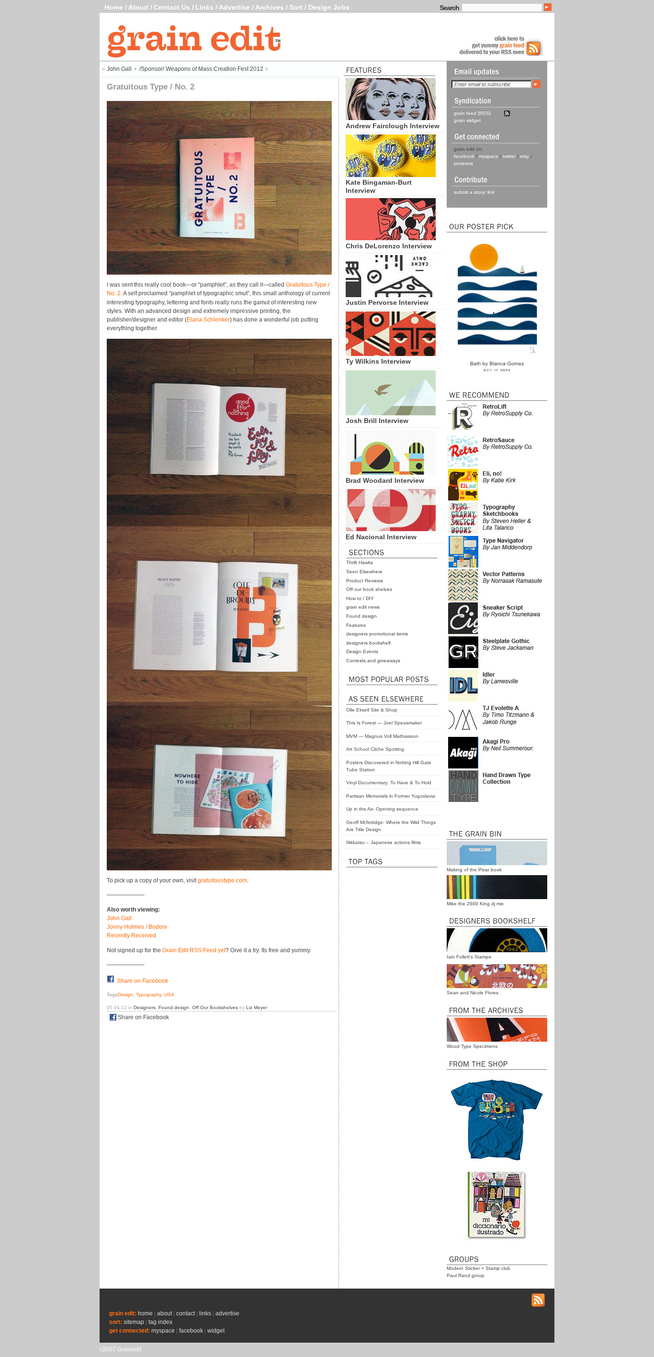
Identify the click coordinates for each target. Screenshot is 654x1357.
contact (185, 1313)
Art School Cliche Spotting (375, 749)
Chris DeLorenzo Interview (389, 246)
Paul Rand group (466, 1275)
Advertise (234, 7)
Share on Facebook (142, 981)
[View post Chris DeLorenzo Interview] (391, 238)
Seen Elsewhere (364, 571)
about (164, 1313)
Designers (145, 1007)
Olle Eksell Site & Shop (371, 709)
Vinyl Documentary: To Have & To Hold (388, 782)
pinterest (463, 163)
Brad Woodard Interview (385, 480)
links (205, 1313)
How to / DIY (360, 598)
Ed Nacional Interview (381, 537)
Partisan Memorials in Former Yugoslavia (390, 796)
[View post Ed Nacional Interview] (391, 529)
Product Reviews (364, 580)
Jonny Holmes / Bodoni (137, 926)
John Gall (119, 69)
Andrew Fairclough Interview (393, 126)
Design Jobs (329, 7)
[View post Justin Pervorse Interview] (391, 295)
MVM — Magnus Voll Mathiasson (382, 736)
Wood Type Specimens (472, 1046)
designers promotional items (377, 633)
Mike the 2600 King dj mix (475, 903)
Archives (269, 7)
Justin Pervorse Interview (387, 302)
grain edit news (363, 607)
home (145, 1313)
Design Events (362, 651)
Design (125, 994)
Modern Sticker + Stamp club (478, 1268)
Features (356, 625)
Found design (361, 616)
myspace (488, 156)
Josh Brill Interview (377, 420)
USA (169, 994)
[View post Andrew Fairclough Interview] (391, 118)
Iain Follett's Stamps (469, 956)
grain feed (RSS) (472, 113)
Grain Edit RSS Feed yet (194, 950)
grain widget (467, 120)
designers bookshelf (368, 642)
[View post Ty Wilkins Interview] (391, 353)
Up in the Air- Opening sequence (382, 809)
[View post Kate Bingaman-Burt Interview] (391, 174)
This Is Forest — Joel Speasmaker (384, 722)
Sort (296, 7)
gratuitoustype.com (222, 880)
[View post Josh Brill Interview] (391, 413)
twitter (509, 156)
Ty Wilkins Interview (378, 361)
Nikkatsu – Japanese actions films (383, 842)
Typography (148, 994)
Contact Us (172, 7)
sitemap (134, 1322)
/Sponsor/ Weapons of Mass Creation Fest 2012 (201, 69)
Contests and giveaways (373, 660)
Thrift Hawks (359, 562)
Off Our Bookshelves (215, 1007)
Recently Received (131, 935)
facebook (464, 156)
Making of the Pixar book (474, 869)
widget (216, 1330)
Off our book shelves (369, 589)
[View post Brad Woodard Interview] (391, 472)
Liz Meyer (256, 1007)
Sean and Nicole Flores (472, 992)
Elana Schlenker (208, 319)
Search (449, 7)
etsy (524, 156)
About (138, 7)
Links (204, 7)
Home (113, 7)
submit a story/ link (474, 192)
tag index (160, 1322)
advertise (227, 1313)
